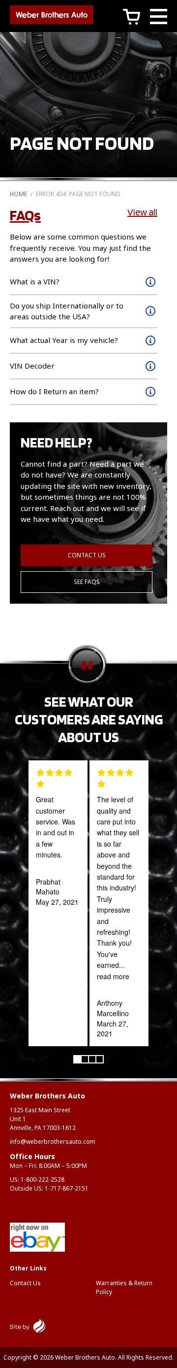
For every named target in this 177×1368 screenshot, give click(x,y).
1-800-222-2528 (42, 1179)
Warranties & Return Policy (124, 1287)
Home (18, 194)
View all (142, 212)
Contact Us (87, 555)
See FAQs (87, 582)
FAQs (25, 215)
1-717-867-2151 (66, 1188)
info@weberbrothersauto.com (52, 1141)
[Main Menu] (158, 18)
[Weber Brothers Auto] (51, 16)
